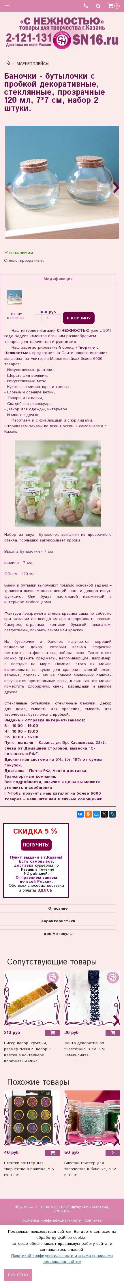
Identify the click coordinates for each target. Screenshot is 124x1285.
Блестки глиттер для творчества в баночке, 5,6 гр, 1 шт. (29, 1169)
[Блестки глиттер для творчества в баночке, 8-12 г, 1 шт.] (92, 1118)
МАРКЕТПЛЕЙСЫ (33, 64)
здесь (44, 890)
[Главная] (7, 64)
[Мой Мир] (96, 814)
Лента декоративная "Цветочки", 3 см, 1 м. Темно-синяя (85, 1049)
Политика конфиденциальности (51, 1220)
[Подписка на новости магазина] (36, 844)
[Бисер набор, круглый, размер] (32, 998)
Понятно (18, 1275)
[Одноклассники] (88, 814)
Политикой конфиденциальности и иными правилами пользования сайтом (62, 1259)
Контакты (93, 1220)
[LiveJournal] (112, 814)
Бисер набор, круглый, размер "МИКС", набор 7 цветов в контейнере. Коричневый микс (27, 1052)
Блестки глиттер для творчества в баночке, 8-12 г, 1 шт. (90, 1169)
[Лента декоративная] (92, 998)
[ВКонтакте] (80, 814)
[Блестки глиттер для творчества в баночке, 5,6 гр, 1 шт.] (32, 1118)
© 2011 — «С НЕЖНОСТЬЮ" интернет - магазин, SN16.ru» (62, 1209)
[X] (104, 814)
